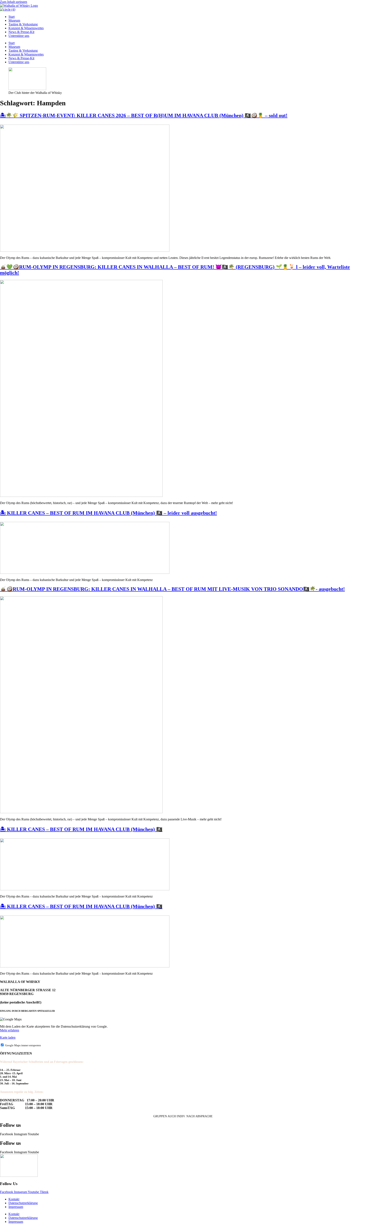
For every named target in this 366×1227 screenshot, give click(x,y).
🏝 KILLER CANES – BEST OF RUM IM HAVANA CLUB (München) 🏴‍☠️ (81, 829)
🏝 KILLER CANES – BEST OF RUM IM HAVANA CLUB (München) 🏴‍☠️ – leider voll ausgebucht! (108, 513)
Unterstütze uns (18, 36)
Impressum (15, 1207)
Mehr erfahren (9, 1030)
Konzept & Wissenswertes (26, 28)
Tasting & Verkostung (23, 24)
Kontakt (13, 1199)
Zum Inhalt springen (13, 2)
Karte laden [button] (7, 1037)
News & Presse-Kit (21, 32)
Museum (14, 20)
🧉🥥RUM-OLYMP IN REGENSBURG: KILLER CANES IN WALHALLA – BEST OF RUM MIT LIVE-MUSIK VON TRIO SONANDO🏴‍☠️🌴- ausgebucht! (172, 589)
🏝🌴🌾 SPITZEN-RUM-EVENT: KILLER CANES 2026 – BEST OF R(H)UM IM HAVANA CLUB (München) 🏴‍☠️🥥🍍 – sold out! (143, 115)
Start (11, 16)
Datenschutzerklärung (23, 1203)
